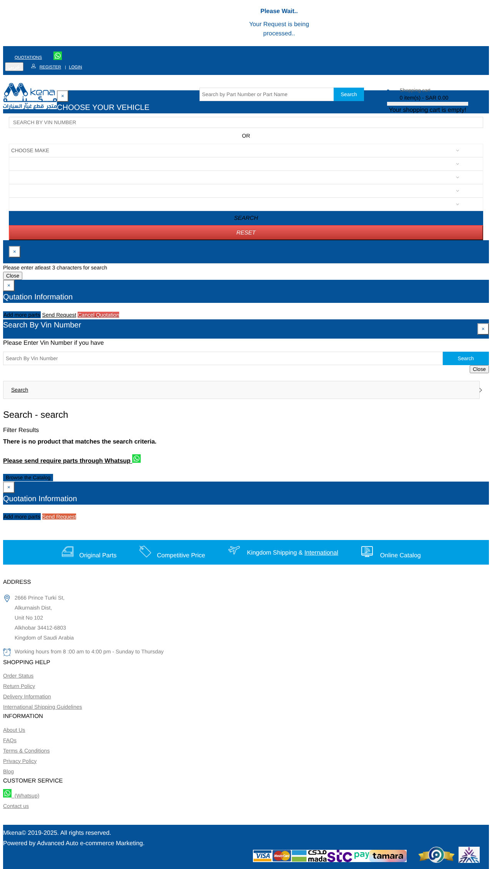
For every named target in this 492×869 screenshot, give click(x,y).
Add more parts (21, 315)
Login (75, 67)
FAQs (10, 740)
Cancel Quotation (98, 315)
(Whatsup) (25, 796)
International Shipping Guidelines (42, 707)
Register (50, 67)
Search (349, 94)
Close (12, 276)
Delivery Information (27, 696)
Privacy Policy (20, 761)
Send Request (59, 315)
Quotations (28, 57)
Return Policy (19, 686)
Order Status (18, 676)
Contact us (16, 806)
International (321, 553)
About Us (14, 730)
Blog (8, 771)
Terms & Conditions (26, 751)
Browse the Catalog (28, 477)
